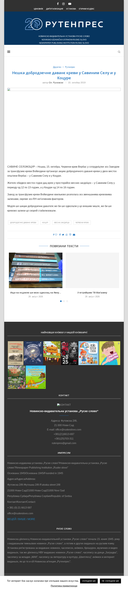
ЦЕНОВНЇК (38, 8)
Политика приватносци (64, 585)
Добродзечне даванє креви (23, 222)
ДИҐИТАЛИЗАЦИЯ (54, 8)
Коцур (45, 222)
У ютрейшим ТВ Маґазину (92, 292)
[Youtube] (69, 4)
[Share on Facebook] (60, 234)
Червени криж (82, 222)
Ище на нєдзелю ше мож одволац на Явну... (35, 292)
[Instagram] (63, 4)
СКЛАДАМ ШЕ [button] (89, 581)
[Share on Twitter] (63, 234)
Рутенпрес (70, 67)
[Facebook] (58, 4)
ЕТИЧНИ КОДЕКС (86, 8)
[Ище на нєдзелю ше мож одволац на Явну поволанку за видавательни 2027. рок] (35, 270)
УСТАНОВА (71, 8)
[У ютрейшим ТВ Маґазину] (92, 270)
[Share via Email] (74, 234)
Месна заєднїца (61, 222)
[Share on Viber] (70, 234)
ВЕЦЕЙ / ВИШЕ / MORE (21, 519)
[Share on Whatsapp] (67, 234)
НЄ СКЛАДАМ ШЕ (110, 581)
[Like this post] (56, 234)
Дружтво (57, 67)
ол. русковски (56, 82)
